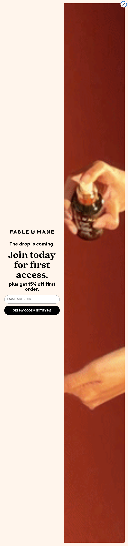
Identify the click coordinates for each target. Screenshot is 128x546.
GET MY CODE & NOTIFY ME (32, 310)
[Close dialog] (124, 4)
